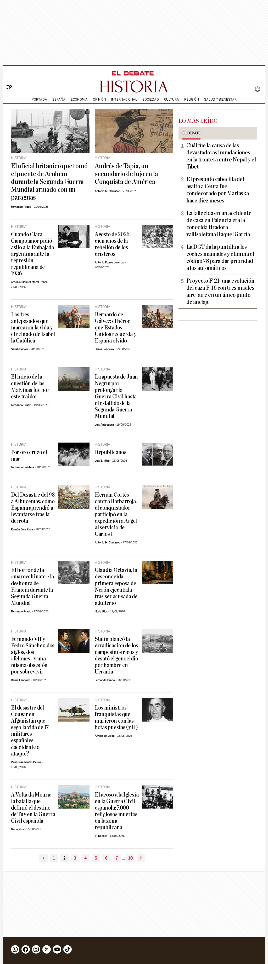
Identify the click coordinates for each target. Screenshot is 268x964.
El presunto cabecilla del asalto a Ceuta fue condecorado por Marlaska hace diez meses (217, 190)
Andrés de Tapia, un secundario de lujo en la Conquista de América (126, 173)
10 (130, 858)
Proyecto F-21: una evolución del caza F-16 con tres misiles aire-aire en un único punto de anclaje (220, 291)
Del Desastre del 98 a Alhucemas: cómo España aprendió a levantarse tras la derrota (33, 508)
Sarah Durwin (19, 349)
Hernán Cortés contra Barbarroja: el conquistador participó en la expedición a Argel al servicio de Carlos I (116, 514)
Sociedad (150, 99)
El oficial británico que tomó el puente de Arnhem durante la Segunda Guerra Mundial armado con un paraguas (49, 181)
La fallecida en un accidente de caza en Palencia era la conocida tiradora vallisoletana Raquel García (218, 223)
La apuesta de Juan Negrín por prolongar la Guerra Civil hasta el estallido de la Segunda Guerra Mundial (116, 396)
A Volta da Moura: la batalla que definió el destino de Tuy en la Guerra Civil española (33, 808)
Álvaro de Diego (105, 735)
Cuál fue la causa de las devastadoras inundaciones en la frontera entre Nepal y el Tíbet (221, 156)
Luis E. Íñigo (102, 460)
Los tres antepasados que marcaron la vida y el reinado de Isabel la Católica (33, 328)
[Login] (257, 89)
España (58, 99)
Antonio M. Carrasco (107, 191)
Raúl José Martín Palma (26, 762)
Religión (191, 99)
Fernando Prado (21, 206)
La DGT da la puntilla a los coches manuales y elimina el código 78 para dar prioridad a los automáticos (220, 257)
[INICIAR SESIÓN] (257, 89)
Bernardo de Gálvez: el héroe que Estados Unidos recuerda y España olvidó (115, 328)
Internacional (124, 99)
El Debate (101, 836)
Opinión (99, 99)
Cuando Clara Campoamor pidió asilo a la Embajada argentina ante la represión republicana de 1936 (32, 254)
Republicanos (110, 452)
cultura (171, 99)
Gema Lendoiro (104, 349)
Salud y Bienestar (220, 99)
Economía (79, 99)
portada (39, 99)
